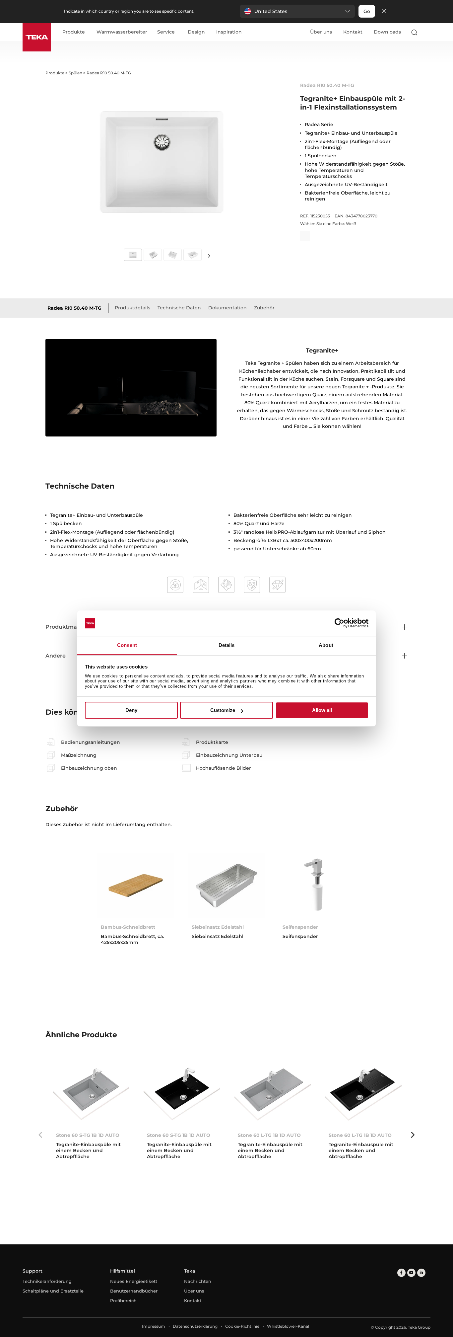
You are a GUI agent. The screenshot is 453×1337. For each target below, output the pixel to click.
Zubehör (264, 308)
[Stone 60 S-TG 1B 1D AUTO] (91, 1093)
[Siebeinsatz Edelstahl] (226, 885)
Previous (40, 1135)
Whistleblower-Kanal (288, 1326)
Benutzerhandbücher (134, 1291)
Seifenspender (300, 927)
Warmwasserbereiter (122, 32)
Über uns (321, 32)
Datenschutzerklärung (195, 1326)
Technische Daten (179, 308)
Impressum (153, 1326)
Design (196, 32)
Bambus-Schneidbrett (128, 927)
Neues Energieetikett (133, 1281)
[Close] (383, 11)
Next (209, 255)
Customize (222, 710)
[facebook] (401, 1273)
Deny (131, 710)
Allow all (322, 710)
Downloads (387, 32)
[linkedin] (421, 1273)
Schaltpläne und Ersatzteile (53, 1291)
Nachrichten (197, 1281)
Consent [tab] (127, 645)
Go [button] (366, 11)
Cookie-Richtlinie (242, 1326)
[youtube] (411, 1273)
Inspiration (229, 32)
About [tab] (326, 645)
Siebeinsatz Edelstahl (218, 927)
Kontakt (352, 32)
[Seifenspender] (317, 885)
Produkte (73, 32)
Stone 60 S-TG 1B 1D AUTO (87, 1135)
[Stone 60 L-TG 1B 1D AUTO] (272, 1093)
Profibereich (123, 1300)
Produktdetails (132, 308)
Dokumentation (227, 308)
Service (166, 32)
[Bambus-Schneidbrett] (135, 885)
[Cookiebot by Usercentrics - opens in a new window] (339, 623)
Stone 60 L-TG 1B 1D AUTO (269, 1135)
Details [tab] (227, 645)
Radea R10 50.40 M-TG (74, 308)
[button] (297, 11)
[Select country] (427, 32)
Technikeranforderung (47, 1281)
